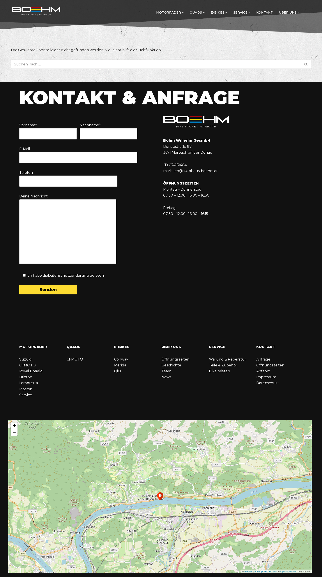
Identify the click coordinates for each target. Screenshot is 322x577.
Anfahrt (263, 371)
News (166, 377)
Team (166, 371)
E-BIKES (121, 347)
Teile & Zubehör (223, 365)
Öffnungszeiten (175, 359)
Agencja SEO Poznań (265, 571)
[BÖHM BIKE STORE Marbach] (36, 11)
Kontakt (264, 12)
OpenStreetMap (288, 571)
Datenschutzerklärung (68, 275)
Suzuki (25, 359)
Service (25, 395)
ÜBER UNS (171, 347)
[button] (183, 12)
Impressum (266, 377)
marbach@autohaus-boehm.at (190, 171)
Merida (120, 365)
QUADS (73, 347)
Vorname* (28, 125)
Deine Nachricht (33, 196)
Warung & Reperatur (227, 359)
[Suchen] (306, 64)
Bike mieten (219, 371)
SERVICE (217, 347)
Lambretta (28, 383)
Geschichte (171, 365)
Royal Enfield (31, 371)
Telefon (26, 173)
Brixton (25, 377)
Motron (25, 389)
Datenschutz (267, 383)
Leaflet (248, 571)
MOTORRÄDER (33, 347)
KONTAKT (265, 347)
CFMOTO (27, 365)
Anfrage (263, 359)
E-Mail (24, 149)
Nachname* (90, 125)
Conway (121, 359)
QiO (117, 371)
